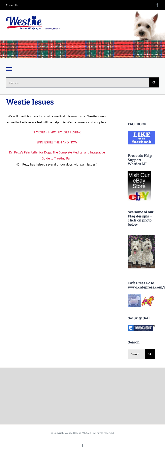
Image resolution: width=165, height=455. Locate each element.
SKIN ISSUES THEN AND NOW (57, 142)
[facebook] (157, 5)
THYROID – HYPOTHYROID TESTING (56, 132)
